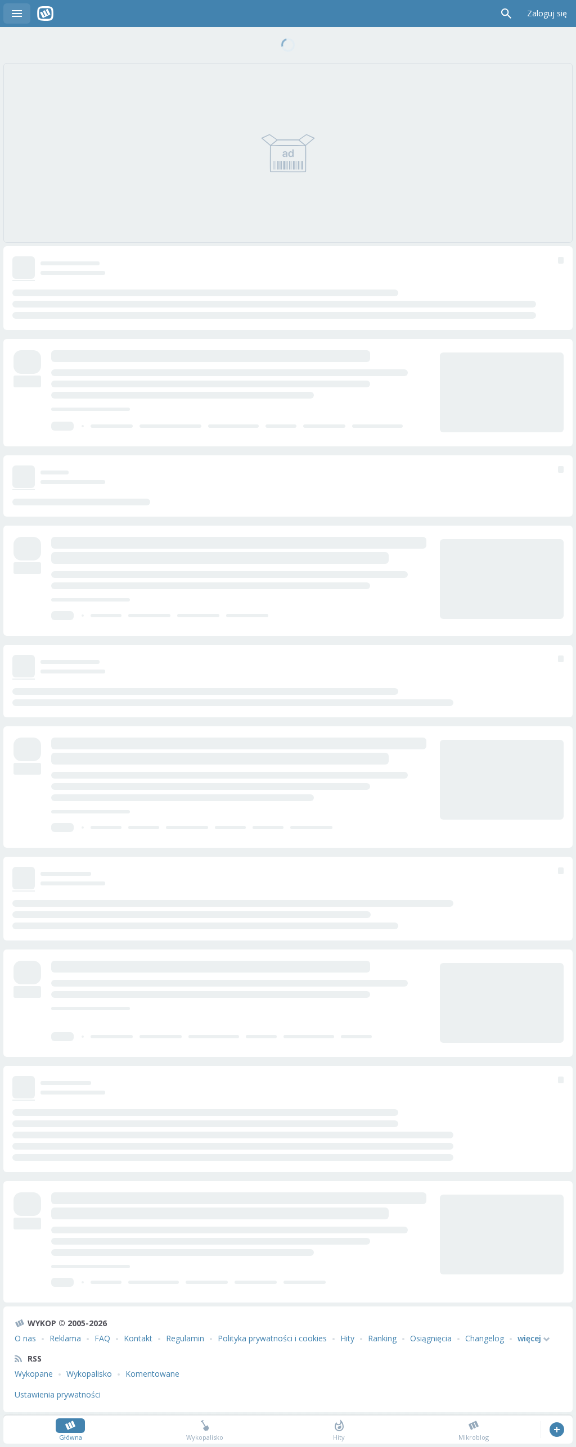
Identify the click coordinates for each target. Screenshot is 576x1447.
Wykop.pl (45, 13)
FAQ (102, 1338)
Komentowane (152, 1373)
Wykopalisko (89, 1373)
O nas (25, 1338)
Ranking (382, 1338)
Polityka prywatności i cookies (272, 1338)
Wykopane (34, 1373)
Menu (16, 13)
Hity (347, 1338)
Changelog (484, 1338)
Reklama (65, 1338)
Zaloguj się (547, 13)
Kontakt (138, 1338)
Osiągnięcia (431, 1338)
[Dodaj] (557, 1430)
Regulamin (185, 1338)
